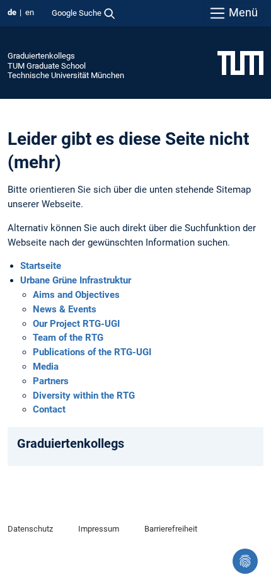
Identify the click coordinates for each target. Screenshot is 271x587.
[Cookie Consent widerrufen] (245, 561)
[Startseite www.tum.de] (240, 62)
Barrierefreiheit (170, 528)
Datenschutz (30, 528)
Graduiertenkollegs (41, 55)
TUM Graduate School (47, 66)
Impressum (98, 528)
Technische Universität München (66, 75)
